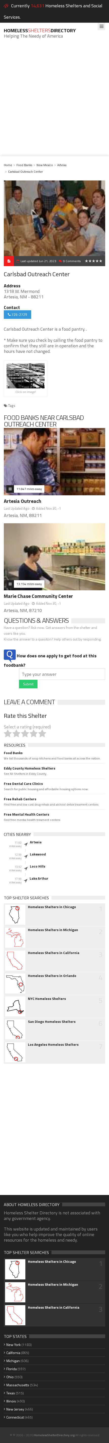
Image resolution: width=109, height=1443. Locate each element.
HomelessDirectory (40, 30)
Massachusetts (17, 1385)
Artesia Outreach (22, 501)
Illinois (11, 1401)
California (13, 1352)
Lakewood (38, 854)
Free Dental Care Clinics (23, 783)
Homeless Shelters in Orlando (52, 975)
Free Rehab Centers (20, 799)
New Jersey (15, 1409)
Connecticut (15, 1417)
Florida (11, 1368)
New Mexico (45, 165)
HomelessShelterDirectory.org (54, 1435)
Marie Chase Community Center (38, 596)
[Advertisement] (54, 100)
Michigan (13, 1360)
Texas (10, 1393)
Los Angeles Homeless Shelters (53, 1044)
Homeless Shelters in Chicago (52, 907)
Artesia (61, 165)
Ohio (10, 1376)
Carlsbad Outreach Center (25, 171)
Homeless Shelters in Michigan (53, 930)
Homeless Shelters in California (53, 952)
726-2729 (19, 314)
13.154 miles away (29, 583)
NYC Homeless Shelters (47, 998)
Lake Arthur (39, 878)
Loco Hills (37, 866)
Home (8, 165)
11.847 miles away (29, 488)
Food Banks (24, 165)
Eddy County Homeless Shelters (29, 768)
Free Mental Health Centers (26, 814)
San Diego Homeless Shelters (52, 1021)
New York (13, 1344)
